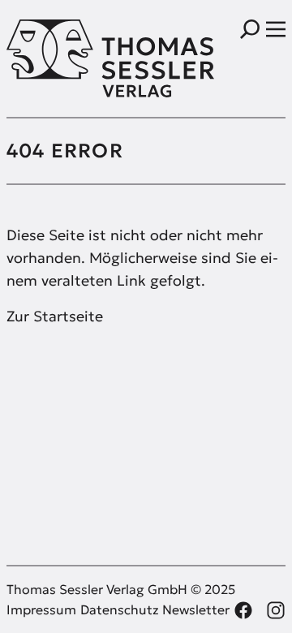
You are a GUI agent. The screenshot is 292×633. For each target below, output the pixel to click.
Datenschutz (119, 609)
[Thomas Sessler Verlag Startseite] (76, 58)
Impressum (41, 609)
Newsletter (196, 609)
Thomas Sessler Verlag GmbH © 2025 (120, 589)
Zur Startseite (54, 316)
